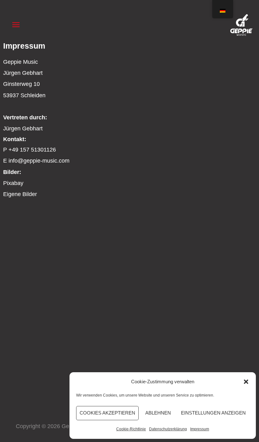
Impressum (199, 429)
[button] (246, 382)
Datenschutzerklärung (168, 429)
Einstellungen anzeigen (213, 412)
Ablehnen (158, 412)
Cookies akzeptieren (107, 412)
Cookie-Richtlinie (131, 429)
